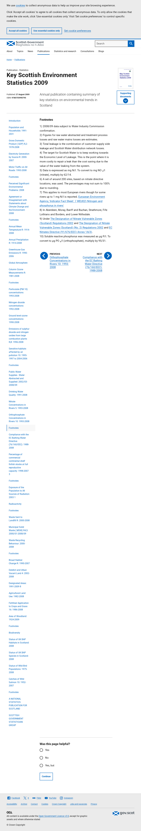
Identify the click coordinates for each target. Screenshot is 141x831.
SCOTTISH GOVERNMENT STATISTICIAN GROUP (16, 720)
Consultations (87, 51)
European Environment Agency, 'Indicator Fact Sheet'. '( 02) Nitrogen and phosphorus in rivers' (72, 201)
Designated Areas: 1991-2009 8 (17, 585)
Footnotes (14, 177)
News (30, 51)
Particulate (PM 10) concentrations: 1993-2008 (18, 292)
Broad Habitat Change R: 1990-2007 (19, 562)
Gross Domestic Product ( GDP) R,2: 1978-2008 (18, 144)
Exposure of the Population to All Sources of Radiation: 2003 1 (19, 492)
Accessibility (12, 804)
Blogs (101, 51)
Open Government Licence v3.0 (54, 816)
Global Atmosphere (18, 262)
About (9, 51)
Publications (43, 51)
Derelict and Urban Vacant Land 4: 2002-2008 (19, 573)
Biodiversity (14, 632)
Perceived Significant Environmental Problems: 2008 (19, 186)
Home (9, 59)
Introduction (15, 120)
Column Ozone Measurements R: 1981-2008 (17, 272)
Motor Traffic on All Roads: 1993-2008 (18, 169)
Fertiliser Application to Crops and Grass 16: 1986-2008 (19, 606)
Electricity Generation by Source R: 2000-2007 (19, 157)
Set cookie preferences (77, 30)
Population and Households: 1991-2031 (18, 130)
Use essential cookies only (46, 30)
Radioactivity (15, 504)
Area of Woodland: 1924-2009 (18, 618)
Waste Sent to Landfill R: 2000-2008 (19, 519)
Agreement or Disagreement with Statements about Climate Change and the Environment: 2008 (19, 205)
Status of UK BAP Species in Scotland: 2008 (19, 655)
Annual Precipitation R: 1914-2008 (19, 241)
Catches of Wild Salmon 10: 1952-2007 (17, 682)
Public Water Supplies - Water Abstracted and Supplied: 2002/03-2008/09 (18, 378)
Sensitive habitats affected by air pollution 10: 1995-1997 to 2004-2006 (18, 353)
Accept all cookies (18, 30)
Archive (24, 804)
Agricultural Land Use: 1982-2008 (17, 595)
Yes (47, 750)
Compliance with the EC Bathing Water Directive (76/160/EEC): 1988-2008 (19, 441)
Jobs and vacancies (78, 804)
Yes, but (49, 765)
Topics (20, 51)
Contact (34, 804)
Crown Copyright (59, 804)
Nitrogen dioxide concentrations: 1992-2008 (17, 305)
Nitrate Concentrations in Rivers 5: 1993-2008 (18, 404)
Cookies (44, 804)
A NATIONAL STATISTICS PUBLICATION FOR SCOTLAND (18, 704)
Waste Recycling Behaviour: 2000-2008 (17, 543)
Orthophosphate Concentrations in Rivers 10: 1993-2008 (19, 418)
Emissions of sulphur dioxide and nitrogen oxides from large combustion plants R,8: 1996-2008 (19, 335)
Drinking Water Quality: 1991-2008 (18, 393)
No (47, 757)
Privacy (94, 804)
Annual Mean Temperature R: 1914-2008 (19, 229)
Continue (46, 776)
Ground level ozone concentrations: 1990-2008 (18, 319)
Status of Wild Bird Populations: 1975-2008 (18, 669)
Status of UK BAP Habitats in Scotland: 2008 (19, 642)
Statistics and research (65, 51)
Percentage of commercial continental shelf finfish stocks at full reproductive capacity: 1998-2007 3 (19, 464)
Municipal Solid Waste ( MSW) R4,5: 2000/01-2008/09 (18, 530)
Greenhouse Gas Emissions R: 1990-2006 (18, 253)
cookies (20, 5)
